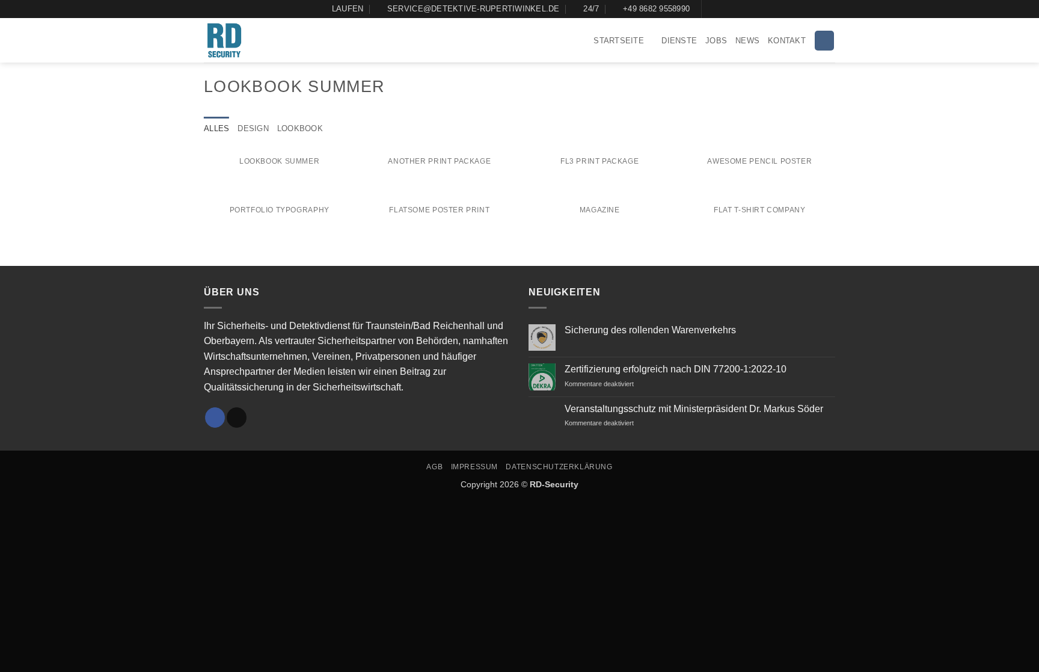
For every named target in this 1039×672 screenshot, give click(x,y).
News (747, 40)
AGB (434, 467)
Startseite (618, 40)
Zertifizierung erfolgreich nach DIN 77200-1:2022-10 (675, 369)
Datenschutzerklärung (559, 467)
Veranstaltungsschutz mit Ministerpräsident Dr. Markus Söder (694, 409)
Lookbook (300, 128)
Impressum (474, 467)
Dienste (679, 40)
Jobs (716, 40)
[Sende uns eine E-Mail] (237, 417)
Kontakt (787, 40)
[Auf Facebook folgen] (712, 9)
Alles (216, 128)
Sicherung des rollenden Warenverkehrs (650, 330)
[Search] (824, 41)
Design (253, 128)
